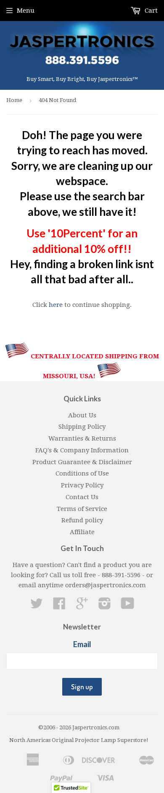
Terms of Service (82, 509)
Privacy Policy (82, 485)
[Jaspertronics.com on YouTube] (127, 606)
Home (14, 100)
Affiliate (82, 532)
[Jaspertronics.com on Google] (82, 606)
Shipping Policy (82, 426)
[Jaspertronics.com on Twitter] (36, 606)
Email (82, 644)
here (56, 305)
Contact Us (82, 497)
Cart (150, 10)
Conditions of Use (82, 473)
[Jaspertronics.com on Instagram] (104, 606)
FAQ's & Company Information (82, 450)
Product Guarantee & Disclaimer (82, 462)
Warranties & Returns (82, 438)
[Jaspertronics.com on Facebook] (59, 606)
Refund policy (82, 520)
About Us (82, 415)
